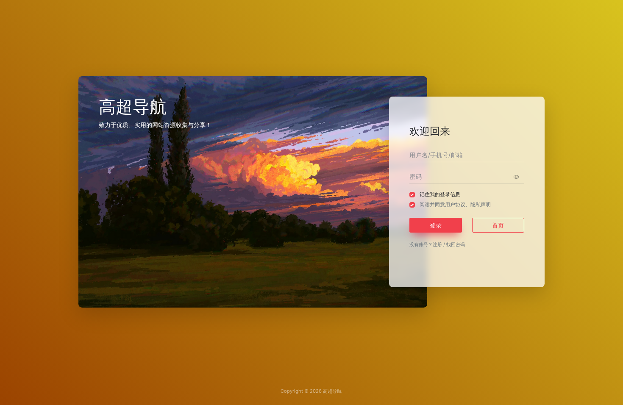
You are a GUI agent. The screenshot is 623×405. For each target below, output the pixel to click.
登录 (436, 225)
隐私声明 (480, 204)
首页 (498, 225)
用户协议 (455, 204)
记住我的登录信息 (440, 194)
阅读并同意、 (455, 204)
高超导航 (332, 391)
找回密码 (455, 244)
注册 (437, 244)
